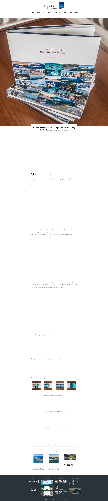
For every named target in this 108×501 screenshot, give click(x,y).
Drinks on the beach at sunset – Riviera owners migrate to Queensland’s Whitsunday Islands (38, 312)
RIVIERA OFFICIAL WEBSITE (33, 329)
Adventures (32, 12)
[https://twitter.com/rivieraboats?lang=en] (75, 326)
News (44, 12)
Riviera (76, 12)
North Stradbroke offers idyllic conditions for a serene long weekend (63, 326)
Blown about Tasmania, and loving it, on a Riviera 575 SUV (63, 337)
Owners (64, 12)
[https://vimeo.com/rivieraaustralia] (72, 328)
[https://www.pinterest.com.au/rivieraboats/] (80, 326)
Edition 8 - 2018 (54, 125)
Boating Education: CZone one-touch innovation (62, 331)
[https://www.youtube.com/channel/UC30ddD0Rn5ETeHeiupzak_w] (70, 328)
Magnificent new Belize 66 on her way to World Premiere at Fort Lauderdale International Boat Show (54, 312)
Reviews (49, 12)
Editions (70, 12)
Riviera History (57, 12)
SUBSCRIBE (74, 336)
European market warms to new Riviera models (70, 309)
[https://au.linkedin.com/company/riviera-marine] (77, 326)
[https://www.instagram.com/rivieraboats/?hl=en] (72, 326)
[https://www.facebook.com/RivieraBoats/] (70, 326)
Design (38, 12)
